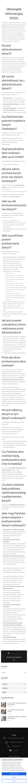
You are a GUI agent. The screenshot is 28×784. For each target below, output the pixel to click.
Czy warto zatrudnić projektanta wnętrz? (15, 710)
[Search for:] (14, 672)
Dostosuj (14, 777)
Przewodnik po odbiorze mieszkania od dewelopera (16, 717)
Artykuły (4, 684)
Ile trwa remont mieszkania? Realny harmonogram (16, 704)
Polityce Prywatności (7, 26)
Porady (4, 692)
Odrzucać (14, 781)
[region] (14, 771)
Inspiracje (5, 688)
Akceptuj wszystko (14, 773)
